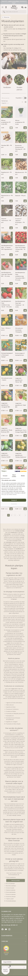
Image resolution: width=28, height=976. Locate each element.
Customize (14, 504)
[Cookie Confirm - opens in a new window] (20, 471)
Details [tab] (23, 475)
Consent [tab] (5, 475)
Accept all (14, 500)
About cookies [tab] (14, 475)
